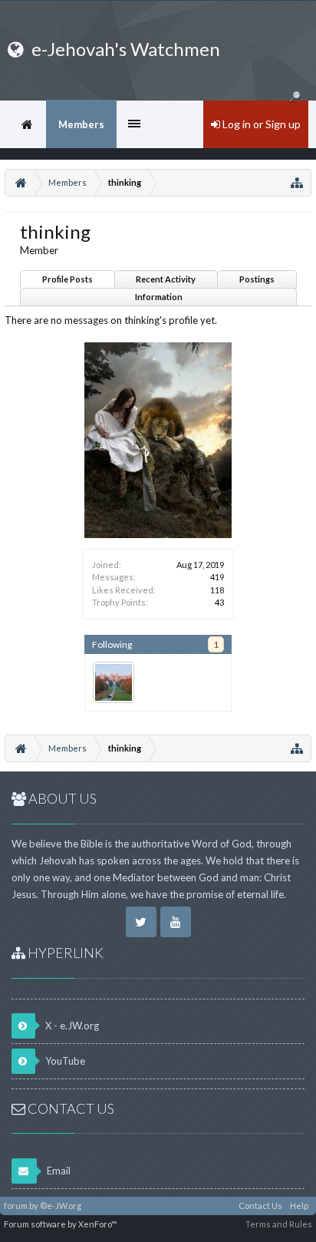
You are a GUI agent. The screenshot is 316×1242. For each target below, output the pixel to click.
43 (219, 602)
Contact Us (260, 1206)
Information (159, 297)
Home (27, 124)
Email (57, 1170)
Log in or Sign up (260, 123)
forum (16, 1206)
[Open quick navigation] (297, 183)
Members (81, 124)
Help (299, 1206)
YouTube (64, 1061)
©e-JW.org (60, 1206)
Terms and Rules (278, 1224)
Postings (257, 279)
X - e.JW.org (71, 1025)
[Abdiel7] (113, 682)
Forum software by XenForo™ (60, 1224)
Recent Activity (166, 279)
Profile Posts (67, 279)
